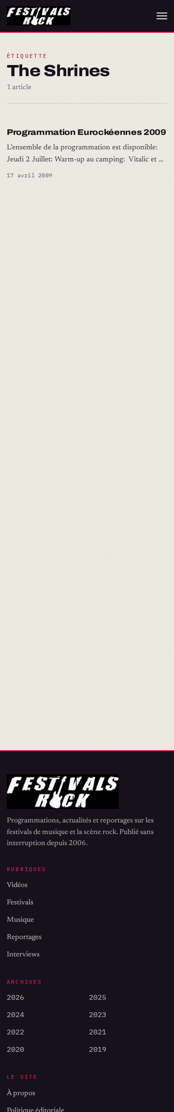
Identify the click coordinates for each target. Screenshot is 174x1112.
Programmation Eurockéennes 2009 (86, 132)
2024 (15, 1014)
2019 (97, 1049)
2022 (15, 1031)
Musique (20, 920)
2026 (15, 997)
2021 (97, 1031)
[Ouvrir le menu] (162, 16)
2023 (97, 1014)
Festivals (20, 902)
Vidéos (17, 885)
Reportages (24, 937)
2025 (97, 997)
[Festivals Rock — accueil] (39, 16)
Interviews (23, 954)
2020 (15, 1049)
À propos (21, 1093)
